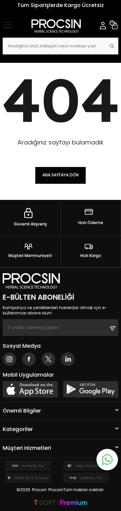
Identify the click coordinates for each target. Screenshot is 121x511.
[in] (68, 359)
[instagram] (9, 359)
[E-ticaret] (60, 503)
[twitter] (48, 359)
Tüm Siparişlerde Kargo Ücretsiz (60, 5)
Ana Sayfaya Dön (60, 175)
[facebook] (29, 359)
